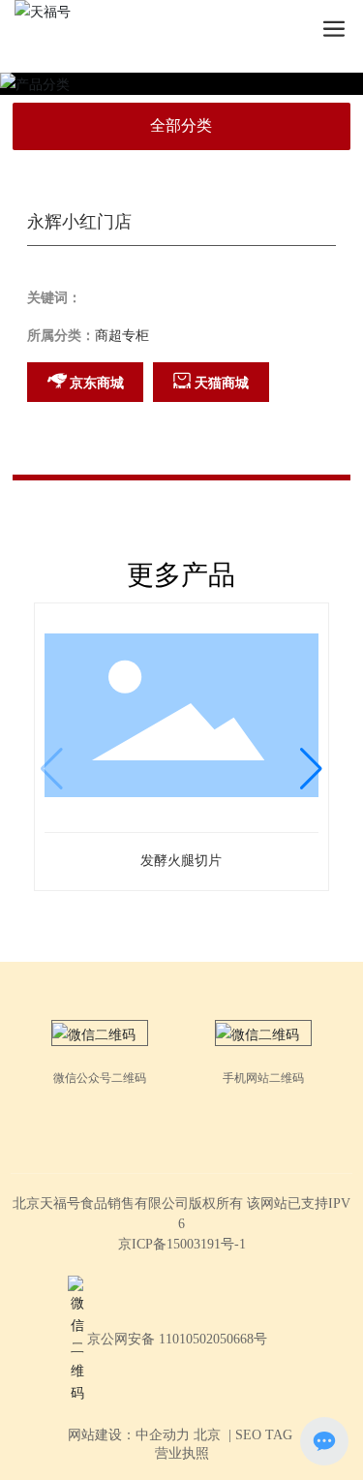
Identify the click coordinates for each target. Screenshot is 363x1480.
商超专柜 (122, 335)
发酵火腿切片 (181, 860)
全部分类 (181, 125)
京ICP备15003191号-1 (182, 1244)
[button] (311, 769)
